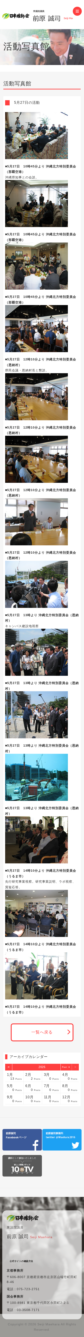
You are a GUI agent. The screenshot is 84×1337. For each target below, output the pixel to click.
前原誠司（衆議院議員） (37, 15)
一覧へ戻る (42, 1032)
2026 (42, 1067)
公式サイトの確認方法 (21, 1261)
